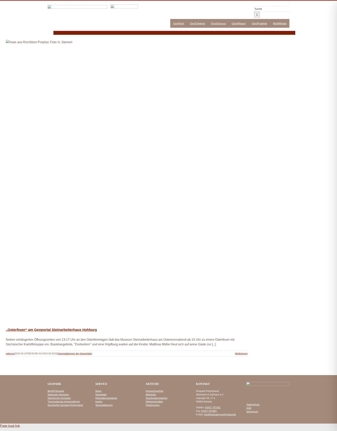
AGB (248, 408)
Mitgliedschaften (154, 401)
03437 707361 (213, 407)
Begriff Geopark (56, 391)
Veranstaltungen (104, 405)
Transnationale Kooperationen (64, 401)
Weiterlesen (241, 353)
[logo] (77, 6)
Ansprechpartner (154, 391)
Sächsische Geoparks (59, 398)
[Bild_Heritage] (124, 6)
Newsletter (101, 394)
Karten (98, 401)
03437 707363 (209, 411)
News (98, 391)
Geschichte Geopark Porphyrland (65, 405)
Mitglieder (151, 394)
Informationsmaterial (106, 398)
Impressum (252, 411)
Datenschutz (253, 404)
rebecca (10, 353)
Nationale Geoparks (58, 394)
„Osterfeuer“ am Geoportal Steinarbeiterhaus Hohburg (51, 330)
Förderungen (153, 405)
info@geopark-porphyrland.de (220, 414)
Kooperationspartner (157, 398)
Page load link (10, 425)
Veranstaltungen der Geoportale (75, 353)
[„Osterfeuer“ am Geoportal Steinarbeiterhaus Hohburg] (127, 180)
